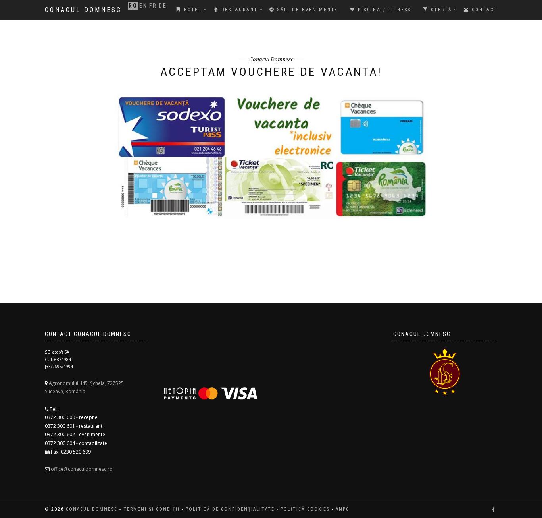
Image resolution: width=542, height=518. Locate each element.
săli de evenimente (306, 9)
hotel (191, 9)
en (143, 5)
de (163, 5)
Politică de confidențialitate (230, 509)
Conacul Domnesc (83, 10)
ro (133, 5)
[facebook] (493, 509)
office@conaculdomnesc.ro (82, 469)
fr (153, 5)
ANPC (342, 509)
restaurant (238, 9)
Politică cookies (305, 509)
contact (483, 9)
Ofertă (440, 9)
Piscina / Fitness (383, 9)
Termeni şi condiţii (151, 509)
